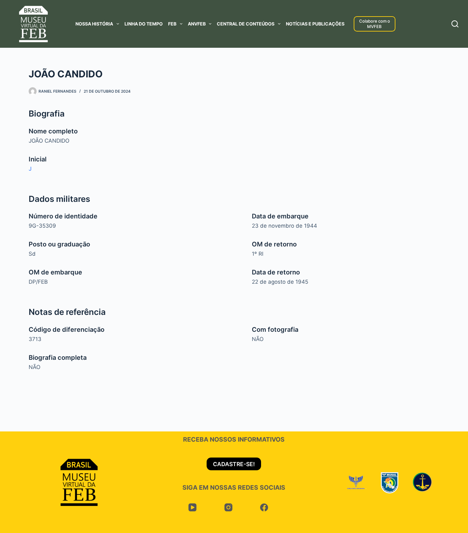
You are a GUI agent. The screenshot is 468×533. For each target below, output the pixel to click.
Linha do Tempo (143, 23)
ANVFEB (197, 23)
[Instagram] (228, 507)
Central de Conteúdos (245, 23)
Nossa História (94, 23)
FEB (172, 23)
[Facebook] (264, 507)
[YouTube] (192, 507)
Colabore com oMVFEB (374, 23)
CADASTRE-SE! (234, 464)
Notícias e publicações (315, 23)
